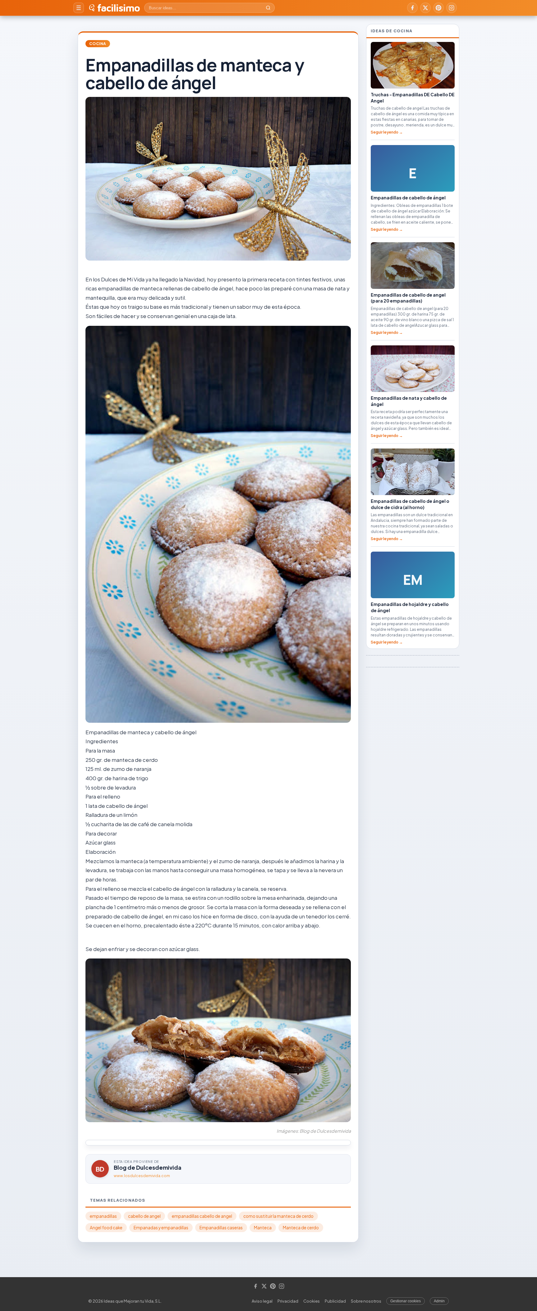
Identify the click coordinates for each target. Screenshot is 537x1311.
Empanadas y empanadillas (161, 1227)
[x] (425, 7)
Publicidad (335, 1301)
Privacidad (288, 1301)
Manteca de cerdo (301, 1227)
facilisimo (118, 8)
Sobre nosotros (366, 1301)
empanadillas (103, 1216)
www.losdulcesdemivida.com (142, 1175)
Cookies (311, 1301)
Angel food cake (106, 1227)
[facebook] (412, 7)
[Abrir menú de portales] (78, 7)
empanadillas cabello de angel (202, 1216)
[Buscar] (268, 7)
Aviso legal (262, 1301)
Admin (439, 1301)
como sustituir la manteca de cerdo (278, 1216)
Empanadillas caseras (221, 1227)
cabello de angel (144, 1216)
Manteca (263, 1227)
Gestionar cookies (405, 1301)
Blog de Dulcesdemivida (147, 1167)
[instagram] (451, 7)
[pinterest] (438, 7)
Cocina (97, 43)
